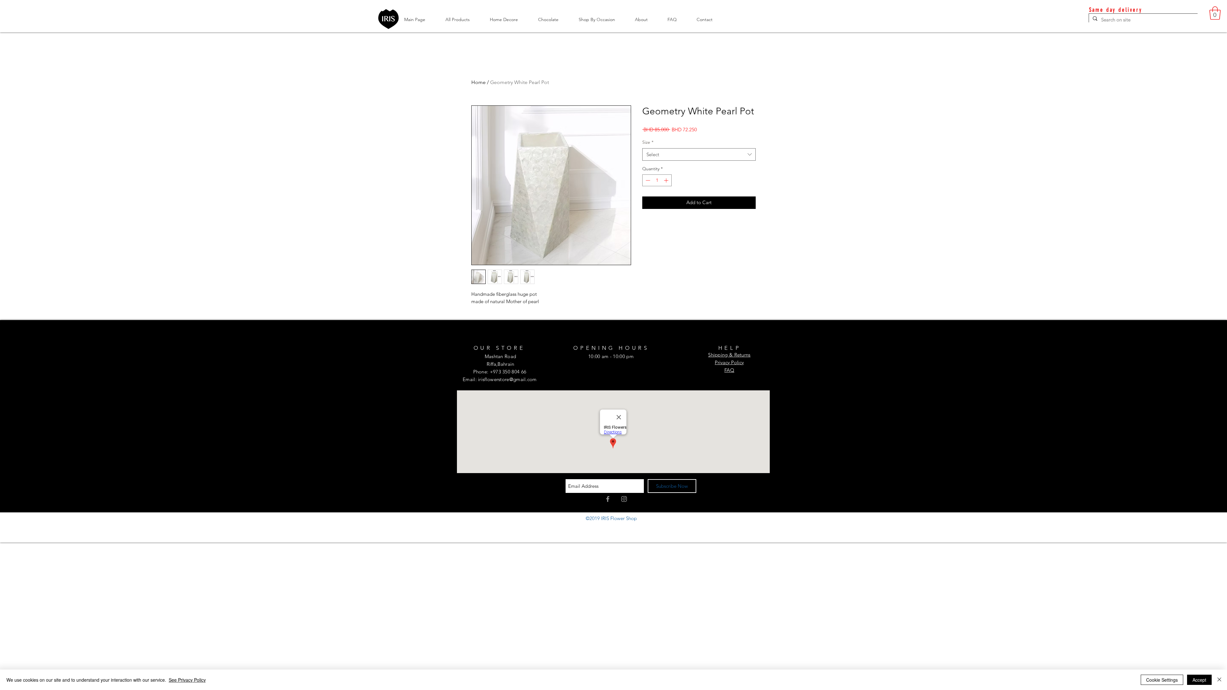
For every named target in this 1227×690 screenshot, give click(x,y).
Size (647, 142)
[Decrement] (647, 180)
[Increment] (667, 180)
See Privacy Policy (187, 680)
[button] (1215, 13)
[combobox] (699, 154)
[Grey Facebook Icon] (608, 499)
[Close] (1219, 680)
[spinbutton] (657, 180)
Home (478, 82)
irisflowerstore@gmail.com (507, 379)
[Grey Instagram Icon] (624, 499)
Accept (1199, 680)
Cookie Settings (1162, 680)
